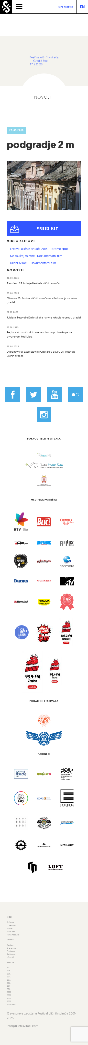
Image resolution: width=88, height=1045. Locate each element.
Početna (10, 922)
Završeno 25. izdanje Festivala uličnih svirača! (33, 283)
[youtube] (54, 395)
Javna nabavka (65, 6)
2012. (9, 983)
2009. (9, 992)
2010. (9, 989)
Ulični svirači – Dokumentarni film (33, 263)
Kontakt (10, 928)
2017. (9, 967)
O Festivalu (11, 925)
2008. (9, 995)
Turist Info (11, 931)
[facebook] (13, 395)
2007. (9, 998)
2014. (9, 976)
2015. (9, 974)
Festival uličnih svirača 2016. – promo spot (39, 249)
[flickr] (75, 395)
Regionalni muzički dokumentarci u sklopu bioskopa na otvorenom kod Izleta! (39, 334)
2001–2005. (11, 1004)
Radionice (11, 954)
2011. (8, 986)
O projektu (11, 948)
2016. (9, 970)
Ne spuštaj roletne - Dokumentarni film (36, 256)
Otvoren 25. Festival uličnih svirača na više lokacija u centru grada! (42, 300)
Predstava (11, 951)
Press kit (47, 228)
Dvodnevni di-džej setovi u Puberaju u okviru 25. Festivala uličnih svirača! (41, 354)
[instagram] (44, 415)
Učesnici (10, 957)
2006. (9, 1001)
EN (82, 6)
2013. (9, 980)
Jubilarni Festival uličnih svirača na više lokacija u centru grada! (44, 317)
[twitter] (33, 395)
